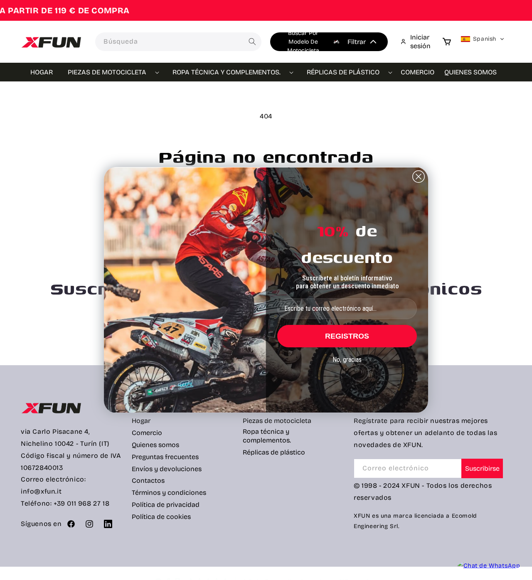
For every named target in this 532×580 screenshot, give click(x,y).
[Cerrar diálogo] (418, 176)
